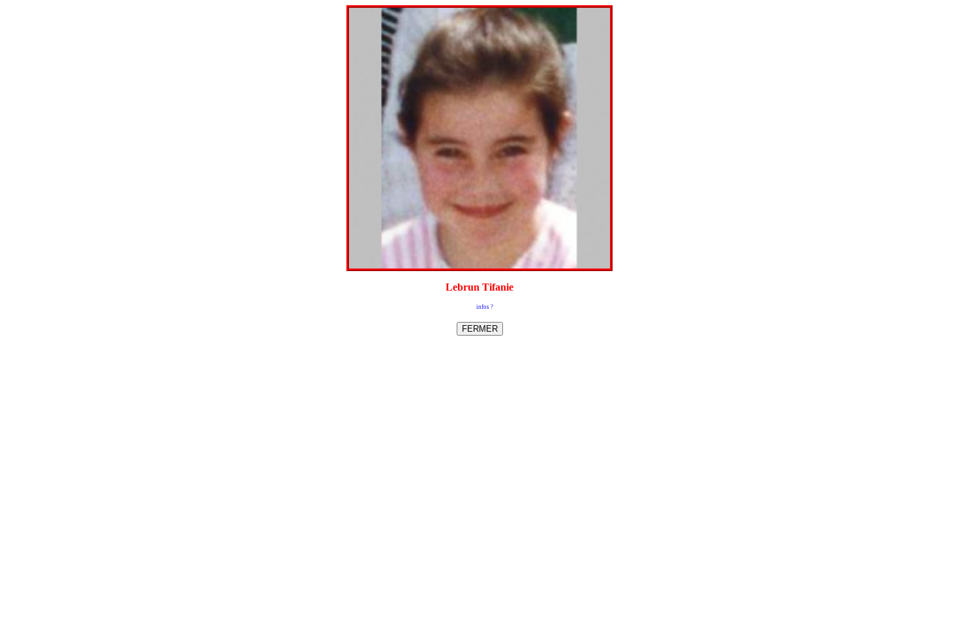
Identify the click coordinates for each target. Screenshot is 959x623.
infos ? (484, 307)
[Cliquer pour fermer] (479, 138)
